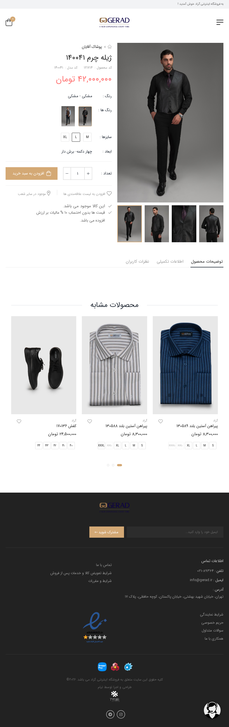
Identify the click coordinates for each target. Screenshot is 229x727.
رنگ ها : (105, 110)
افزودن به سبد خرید (28, 173)
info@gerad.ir (201, 580)
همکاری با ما (214, 639)
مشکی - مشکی (80, 96)
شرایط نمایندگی (211, 615)
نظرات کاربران (137, 261)
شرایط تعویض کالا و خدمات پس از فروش (81, 573)
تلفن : (219, 571)
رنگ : (107, 96)
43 (46, 445)
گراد (215, 420)
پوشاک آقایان (92, 47)
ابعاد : (106, 151)
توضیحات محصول (207, 261)
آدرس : (218, 590)
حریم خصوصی (212, 623)
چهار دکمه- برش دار (76, 151)
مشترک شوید (108, 532)
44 (38, 445)
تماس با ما (104, 565)
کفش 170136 (66, 426)
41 (63, 445)
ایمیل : (218, 580)
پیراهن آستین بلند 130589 (197, 426)
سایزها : (106, 137)
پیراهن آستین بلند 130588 (126, 426)
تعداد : (106, 173)
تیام (100, 687)
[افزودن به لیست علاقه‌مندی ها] (160, 421)
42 (55, 445)
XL (65, 137)
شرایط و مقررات (100, 581)
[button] (119, 464)
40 (71, 445)
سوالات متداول (212, 630)
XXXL (101, 445)
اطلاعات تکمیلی (170, 261)
